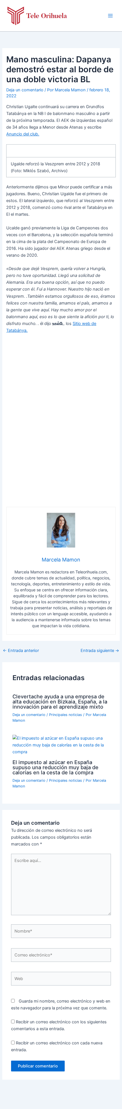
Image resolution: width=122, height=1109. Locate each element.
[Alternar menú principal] (110, 16)
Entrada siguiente (100, 651)
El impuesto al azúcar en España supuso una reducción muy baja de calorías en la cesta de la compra (55, 767)
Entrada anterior (21, 651)
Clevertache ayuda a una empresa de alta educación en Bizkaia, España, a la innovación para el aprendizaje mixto (59, 701)
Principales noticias (65, 715)
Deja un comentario (24, 89)
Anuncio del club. (22, 134)
